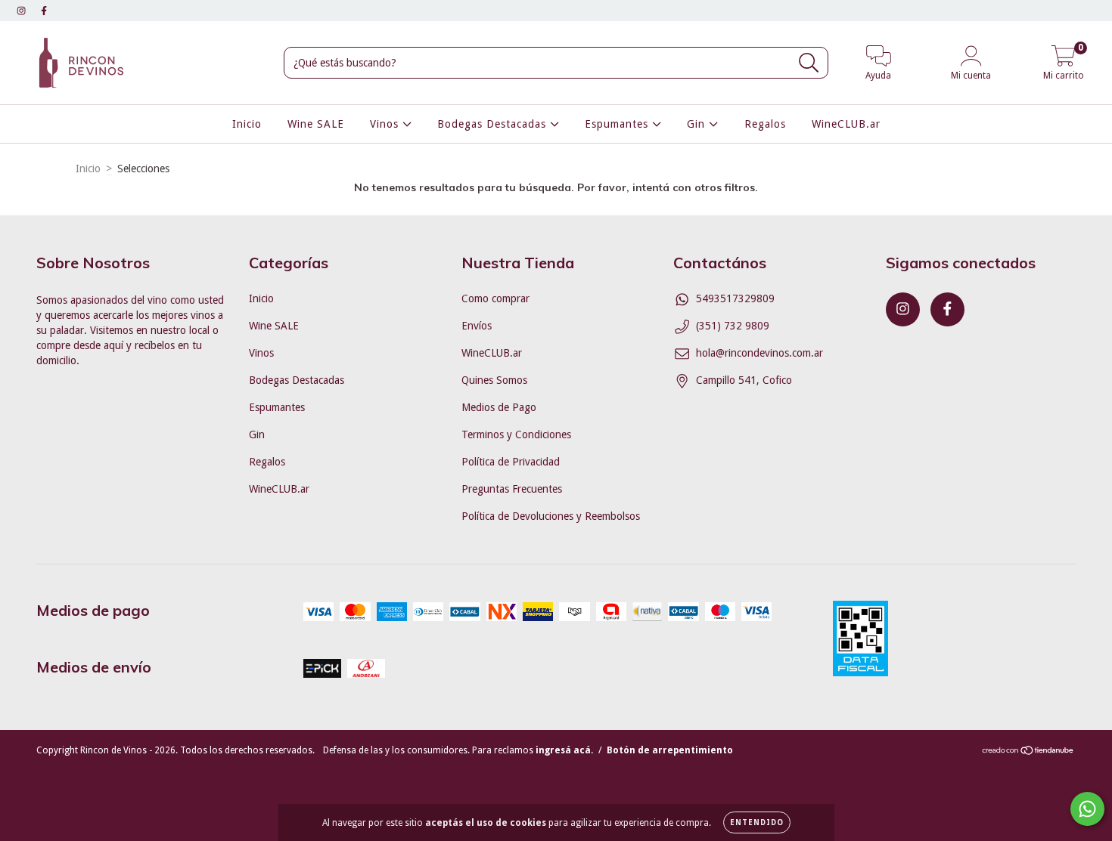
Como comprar (495, 298)
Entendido (757, 822)
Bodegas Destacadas (493, 124)
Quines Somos (494, 380)
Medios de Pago (498, 407)
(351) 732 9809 (732, 326)
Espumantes (618, 124)
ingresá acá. (564, 750)
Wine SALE (315, 124)
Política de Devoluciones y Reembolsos (550, 516)
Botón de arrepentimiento (670, 750)
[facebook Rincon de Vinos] (44, 11)
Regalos (765, 124)
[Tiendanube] (1028, 752)
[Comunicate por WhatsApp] (1087, 809)
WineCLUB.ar (846, 124)
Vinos (386, 124)
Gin (698, 124)
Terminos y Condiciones (516, 434)
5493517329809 (735, 298)
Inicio (247, 124)
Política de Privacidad (510, 462)
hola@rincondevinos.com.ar (759, 353)
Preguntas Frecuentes (511, 489)
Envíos (476, 326)
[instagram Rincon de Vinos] (22, 11)
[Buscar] (809, 63)
